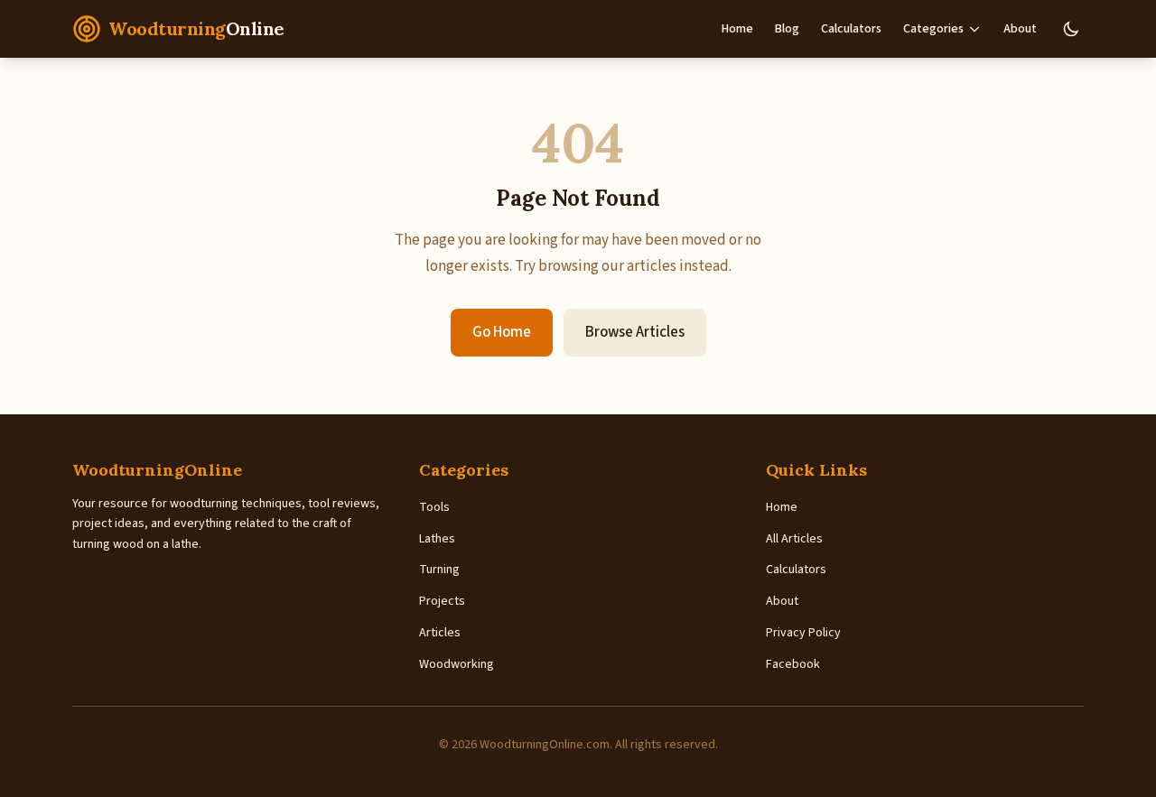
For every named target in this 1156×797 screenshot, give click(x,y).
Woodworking (456, 664)
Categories (933, 29)
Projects (442, 601)
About (1020, 29)
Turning (439, 570)
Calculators (851, 29)
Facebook (793, 664)
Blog (787, 29)
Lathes (437, 539)
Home (737, 29)
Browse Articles (635, 332)
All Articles (794, 539)
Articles (440, 633)
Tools (434, 507)
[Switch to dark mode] (1071, 29)
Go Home (501, 332)
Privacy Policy (803, 633)
